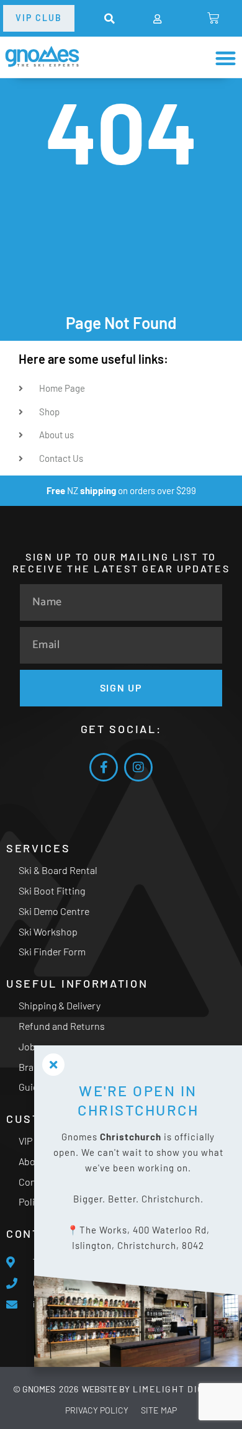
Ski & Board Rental (58, 870)
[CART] (213, 18)
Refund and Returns (62, 1026)
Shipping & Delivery (60, 1005)
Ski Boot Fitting (52, 890)
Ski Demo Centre (54, 911)
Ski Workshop (48, 931)
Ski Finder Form (52, 951)
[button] (109, 19)
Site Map (159, 1410)
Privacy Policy (96, 1410)
